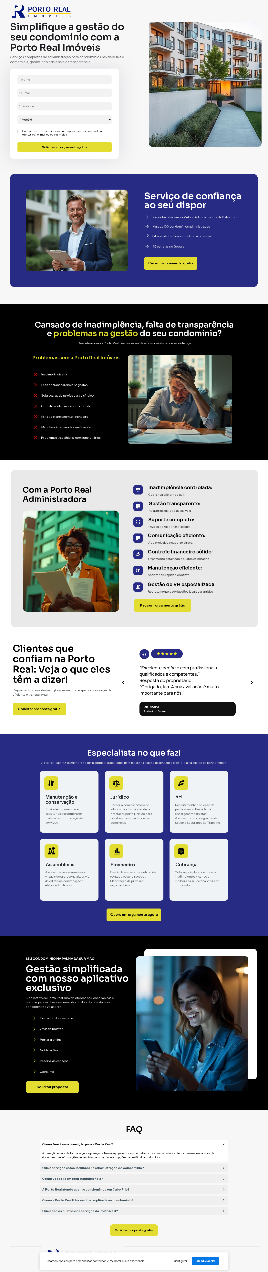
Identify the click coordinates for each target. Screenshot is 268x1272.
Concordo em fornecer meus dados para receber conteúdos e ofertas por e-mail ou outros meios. (63, 132)
